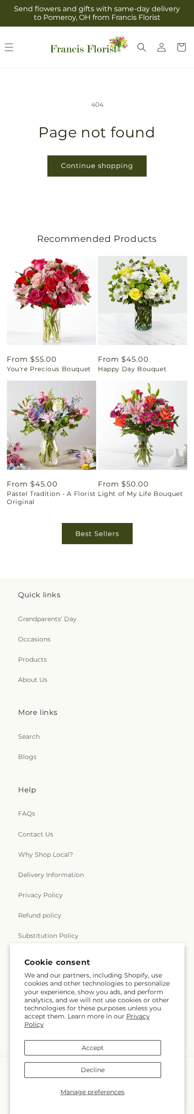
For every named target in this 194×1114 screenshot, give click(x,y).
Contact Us (35, 834)
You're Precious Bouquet (49, 369)
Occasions (34, 639)
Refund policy (39, 915)
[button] (142, 47)
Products (32, 659)
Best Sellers (97, 533)
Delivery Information (51, 875)
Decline (93, 1070)
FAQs (26, 813)
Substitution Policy (48, 936)
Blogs (27, 757)
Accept (93, 1048)
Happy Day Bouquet (132, 369)
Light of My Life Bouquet (140, 494)
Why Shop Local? (45, 854)
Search (29, 736)
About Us (32, 680)
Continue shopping (97, 165)
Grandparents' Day (47, 619)
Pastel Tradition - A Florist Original (51, 498)
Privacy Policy (40, 895)
